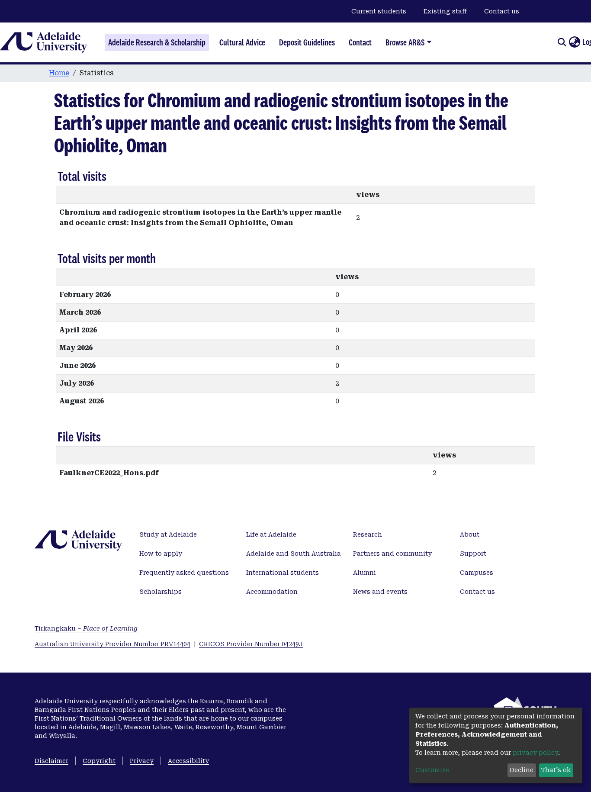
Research (367, 534)
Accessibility (188, 760)
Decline (521, 769)
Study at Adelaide (168, 534)
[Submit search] (561, 42)
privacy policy (535, 752)
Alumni (364, 572)
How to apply (160, 553)
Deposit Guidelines (307, 42)
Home (59, 73)
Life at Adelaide (271, 534)
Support (473, 553)
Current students (378, 11)
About (469, 534)
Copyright (99, 760)
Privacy (142, 760)
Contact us (501, 11)
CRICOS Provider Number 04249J (251, 644)
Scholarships (160, 591)
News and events (380, 591)
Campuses (476, 572)
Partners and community (392, 553)
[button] (574, 42)
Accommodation (272, 591)
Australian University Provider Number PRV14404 (112, 644)
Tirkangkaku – (86, 628)
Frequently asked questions (184, 572)
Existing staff (445, 11)
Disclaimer (51, 760)
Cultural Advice (242, 42)
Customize (432, 769)
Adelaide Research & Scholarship (157, 42)
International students (282, 572)
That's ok (556, 769)
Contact (360, 42)
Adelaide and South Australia (293, 553)
